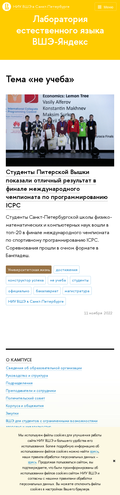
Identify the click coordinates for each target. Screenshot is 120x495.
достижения (66, 269)
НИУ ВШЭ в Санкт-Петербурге (41, 6)
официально (18, 290)
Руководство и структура (27, 375)
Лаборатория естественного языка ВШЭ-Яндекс (60, 30)
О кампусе (19, 360)
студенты (80, 280)
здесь (94, 451)
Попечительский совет (25, 398)
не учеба (58, 280)
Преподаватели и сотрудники (31, 390)
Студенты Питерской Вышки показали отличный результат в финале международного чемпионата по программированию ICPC (57, 188)
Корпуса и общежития (25, 405)
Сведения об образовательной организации (44, 367)
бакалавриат (47, 290)
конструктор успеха (26, 280)
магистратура (77, 290)
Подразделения (19, 383)
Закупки (12, 413)
